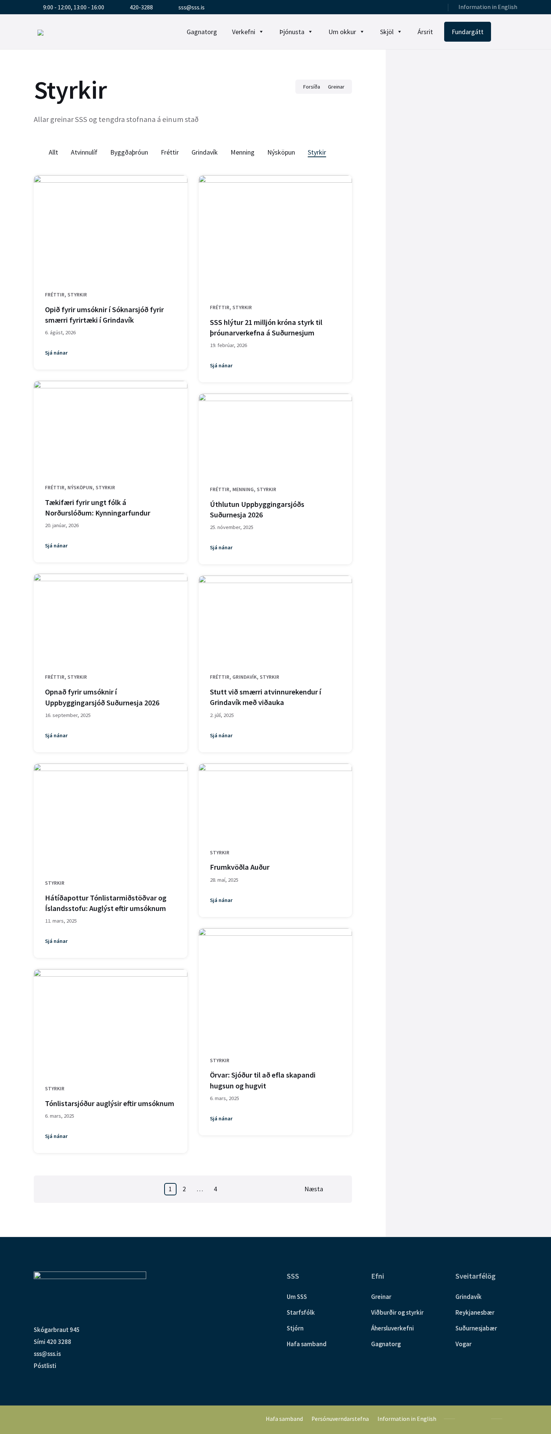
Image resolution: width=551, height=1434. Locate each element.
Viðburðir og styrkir (397, 1312)
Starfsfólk (301, 1312)
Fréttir (170, 152)
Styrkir (317, 152)
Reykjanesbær (474, 1312)
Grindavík (205, 152)
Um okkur (342, 31)
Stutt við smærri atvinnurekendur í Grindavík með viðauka (265, 697)
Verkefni (243, 31)
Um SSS (297, 1297)
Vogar (463, 1344)
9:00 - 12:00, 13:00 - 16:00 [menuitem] (73, 7)
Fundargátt (468, 31)
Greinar (336, 86)
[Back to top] (511, 1418)
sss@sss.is (47, 1354)
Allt (53, 152)
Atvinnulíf (84, 152)
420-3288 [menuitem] (141, 7)
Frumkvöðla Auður (240, 867)
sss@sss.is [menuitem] (191, 7)
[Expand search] (509, 31)
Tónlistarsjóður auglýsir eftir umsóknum (109, 1103)
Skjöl (387, 31)
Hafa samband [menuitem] (284, 1418)
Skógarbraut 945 (57, 1330)
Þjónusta (291, 31)
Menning (243, 152)
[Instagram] (435, 8)
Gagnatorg (202, 31)
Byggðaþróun (129, 152)
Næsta (313, 1188)
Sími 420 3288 (52, 1342)
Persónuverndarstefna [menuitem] (340, 1418)
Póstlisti (45, 1366)
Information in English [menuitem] (487, 7)
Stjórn (295, 1328)
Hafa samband (306, 1344)
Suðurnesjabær (476, 1328)
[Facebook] (425, 8)
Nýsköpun (281, 152)
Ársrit (425, 31)
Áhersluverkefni (392, 1328)
